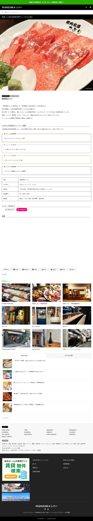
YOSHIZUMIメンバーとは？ (40, 457)
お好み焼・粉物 (21, 441)
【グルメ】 (4, 441)
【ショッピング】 (6, 446)
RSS (48, 506)
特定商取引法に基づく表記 (42, 510)
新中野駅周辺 (6, 93)
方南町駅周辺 (72, 432)
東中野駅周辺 (27, 430)
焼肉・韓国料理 (14, 93)
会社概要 (67, 510)
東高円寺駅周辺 (28, 432)
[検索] (86, 7)
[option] (46, 53)
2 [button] (87, 86)
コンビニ (14, 446)
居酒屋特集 (66, 461)
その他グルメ (22, 443)
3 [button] (89, 86)
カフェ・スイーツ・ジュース (10, 443)
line (45, 506)
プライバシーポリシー (28, 510)
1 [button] (86, 86)
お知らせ (65, 465)
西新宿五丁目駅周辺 (7, 434)
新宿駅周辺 (49, 430)
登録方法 (35, 465)
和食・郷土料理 (12, 441)
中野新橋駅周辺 (72, 427)
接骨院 (39, 448)
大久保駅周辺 (72, 430)
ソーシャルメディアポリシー (57, 510)
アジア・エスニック (46, 441)
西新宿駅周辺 (49, 427)
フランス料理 (72, 441)
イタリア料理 (64, 441)
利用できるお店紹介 (69, 457)
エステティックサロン (30, 448)
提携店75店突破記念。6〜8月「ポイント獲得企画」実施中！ (46, 2)
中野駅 (25, 427)
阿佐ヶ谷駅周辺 (5, 432)
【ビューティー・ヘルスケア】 (9, 448)
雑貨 (19, 446)
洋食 (78, 441)
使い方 (34, 461)
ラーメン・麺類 (30, 441)
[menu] (90, 7)
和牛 (5, 272)
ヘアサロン (21, 448)
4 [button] (91, 86)
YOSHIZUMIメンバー (46, 503)
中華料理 (38, 441)
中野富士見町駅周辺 (51, 432)
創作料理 (83, 441)
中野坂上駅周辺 (5, 427)
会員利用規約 (36, 469)
